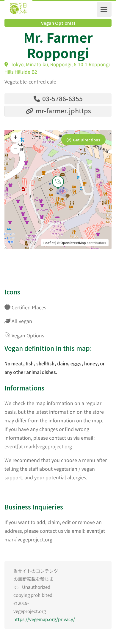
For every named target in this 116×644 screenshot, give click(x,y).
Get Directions (86, 140)
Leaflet (49, 242)
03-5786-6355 (62, 98)
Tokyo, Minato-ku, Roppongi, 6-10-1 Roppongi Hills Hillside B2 (57, 68)
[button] (15, 149)
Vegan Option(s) (58, 23)
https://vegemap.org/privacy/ (44, 619)
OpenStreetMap (73, 242)
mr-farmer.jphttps (62, 110)
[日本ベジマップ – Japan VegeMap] (18, 9)
